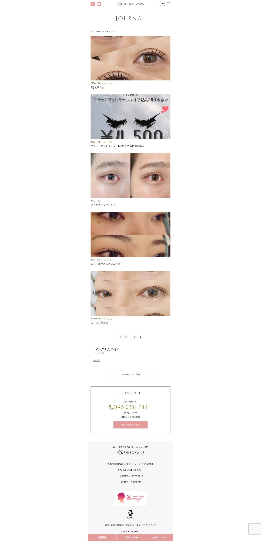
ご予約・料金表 (130, 537)
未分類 (96, 360)
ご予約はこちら (132, 425)
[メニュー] (168, 4)
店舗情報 (102, 537)
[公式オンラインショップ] (162, 4)
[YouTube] (99, 4)
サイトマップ (150, 525)
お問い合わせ (110, 525)
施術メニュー (159, 537)
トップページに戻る (130, 374)
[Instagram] (93, 4)
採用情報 (120, 525)
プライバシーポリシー (135, 525)
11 (135, 337)
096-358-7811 (133, 407)
